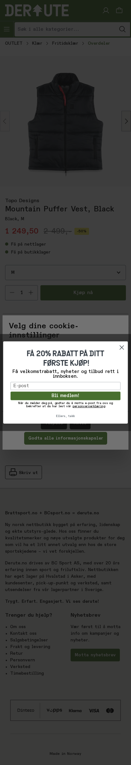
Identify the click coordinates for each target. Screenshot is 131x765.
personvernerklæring (88, 406)
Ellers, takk (65, 416)
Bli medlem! (66, 396)
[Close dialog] (122, 347)
